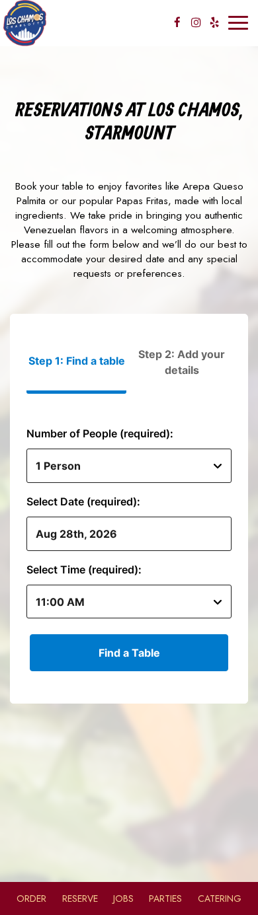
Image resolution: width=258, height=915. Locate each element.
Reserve (80, 898)
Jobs (123, 898)
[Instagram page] (196, 22)
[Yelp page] (214, 22)
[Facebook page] (177, 22)
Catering (219, 898)
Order (31, 898)
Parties (165, 898)
